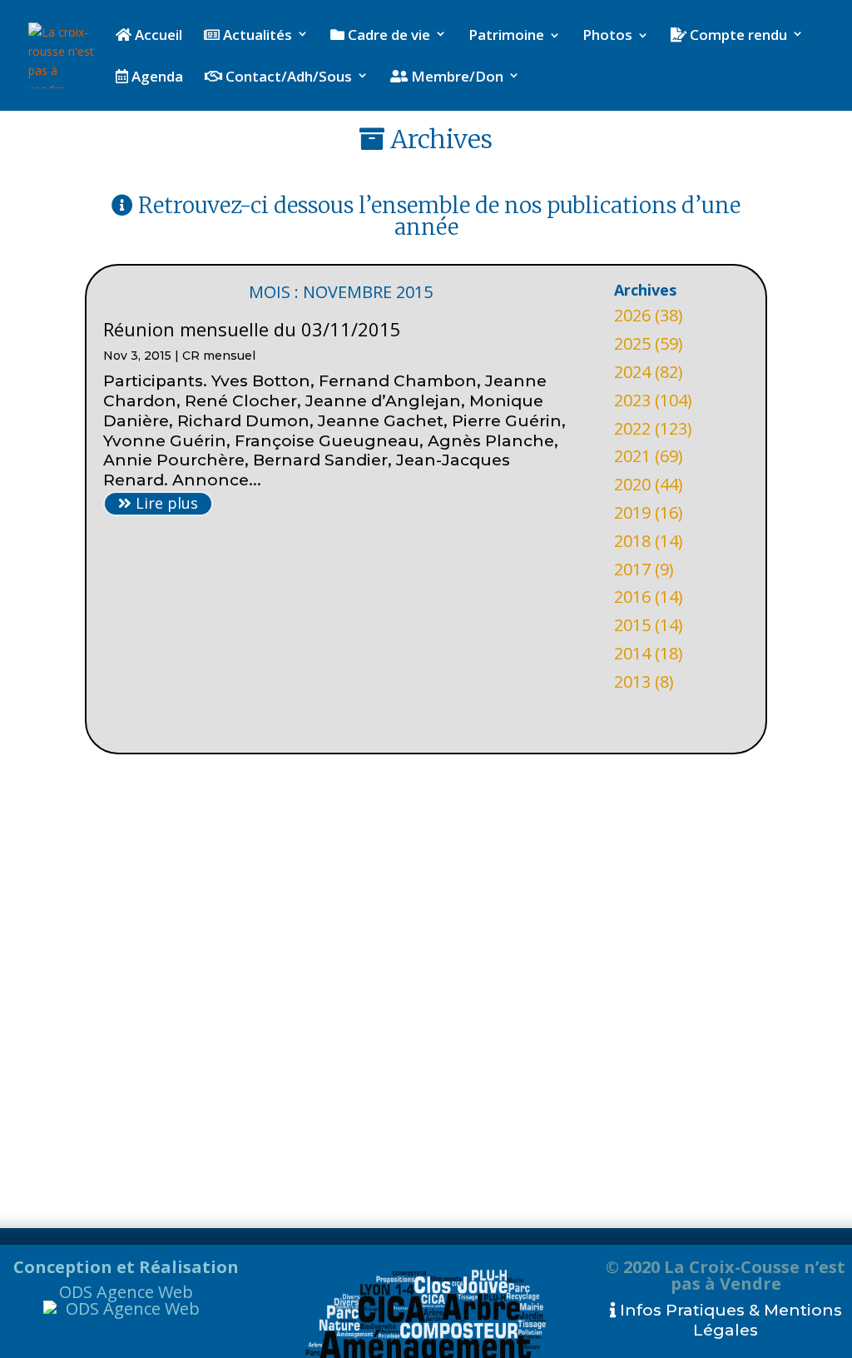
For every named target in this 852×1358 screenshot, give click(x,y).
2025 (632, 343)
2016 (632, 596)
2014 (632, 653)
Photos (607, 36)
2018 (632, 541)
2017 (632, 569)
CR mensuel (218, 355)
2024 (632, 372)
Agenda (155, 77)
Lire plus (164, 503)
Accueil (156, 35)
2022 (632, 428)
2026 (632, 315)
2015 (632, 625)
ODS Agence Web (126, 1292)
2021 (632, 456)
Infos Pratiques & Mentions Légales (729, 1320)
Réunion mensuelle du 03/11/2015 (252, 328)
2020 (632, 484)
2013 (632, 681)
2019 (632, 512)
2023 (632, 400)
